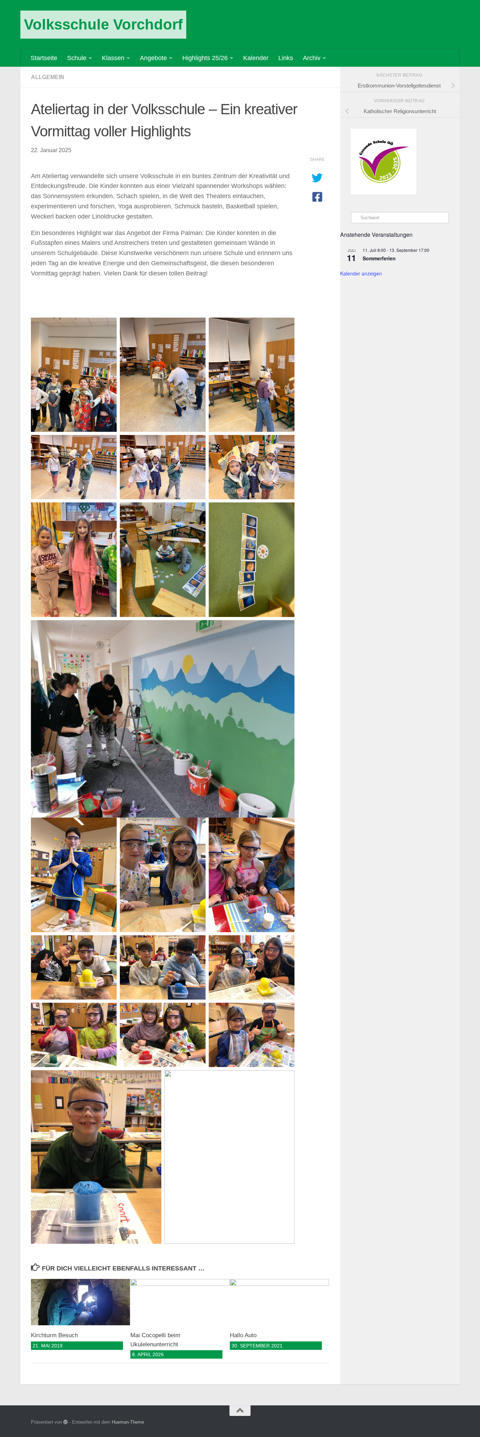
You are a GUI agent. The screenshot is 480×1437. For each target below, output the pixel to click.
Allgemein (47, 77)
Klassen (113, 57)
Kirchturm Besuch (54, 1335)
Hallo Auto (243, 1335)
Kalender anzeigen (361, 273)
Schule (76, 57)
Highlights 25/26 (205, 57)
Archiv (311, 57)
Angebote (153, 57)
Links (285, 57)
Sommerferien (379, 258)
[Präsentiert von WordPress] (65, 1422)
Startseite (44, 57)
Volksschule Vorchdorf (103, 24)
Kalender (255, 57)
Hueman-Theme (128, 1422)
